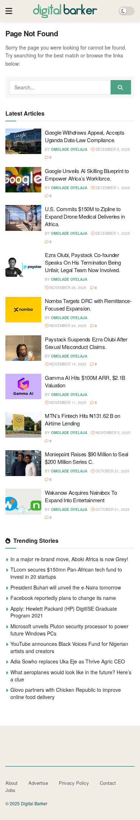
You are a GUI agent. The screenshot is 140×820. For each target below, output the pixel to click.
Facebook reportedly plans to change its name (63, 597)
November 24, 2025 (67, 325)
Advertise (38, 782)
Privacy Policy (74, 782)
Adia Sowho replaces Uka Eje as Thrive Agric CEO (67, 661)
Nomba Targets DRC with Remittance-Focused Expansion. (88, 304)
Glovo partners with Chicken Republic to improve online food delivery (65, 693)
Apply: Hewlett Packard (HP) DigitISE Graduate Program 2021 (63, 612)
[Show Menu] (8, 11)
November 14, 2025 (67, 364)
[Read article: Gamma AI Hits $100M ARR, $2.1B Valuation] (23, 387)
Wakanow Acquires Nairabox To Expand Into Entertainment (81, 496)
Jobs (10, 790)
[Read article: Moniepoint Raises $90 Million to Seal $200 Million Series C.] (23, 463)
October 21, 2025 (112, 471)
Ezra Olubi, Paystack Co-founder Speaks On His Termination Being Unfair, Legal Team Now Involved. (83, 262)
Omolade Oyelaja (69, 149)
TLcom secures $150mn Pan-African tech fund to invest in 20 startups (66, 573)
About (11, 782)
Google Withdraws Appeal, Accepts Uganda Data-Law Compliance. (84, 136)
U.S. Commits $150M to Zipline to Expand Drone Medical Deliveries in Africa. (85, 216)
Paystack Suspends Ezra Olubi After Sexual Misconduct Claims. (86, 342)
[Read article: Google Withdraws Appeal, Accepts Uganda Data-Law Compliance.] (23, 141)
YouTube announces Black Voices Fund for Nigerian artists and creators (69, 647)
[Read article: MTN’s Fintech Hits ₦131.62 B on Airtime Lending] (23, 425)
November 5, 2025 (112, 432)
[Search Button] (121, 87)
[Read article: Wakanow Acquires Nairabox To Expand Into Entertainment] (23, 501)
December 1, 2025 (112, 187)
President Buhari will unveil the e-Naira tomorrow (65, 587)
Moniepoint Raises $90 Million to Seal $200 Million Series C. (86, 457)
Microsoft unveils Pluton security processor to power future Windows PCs (69, 630)
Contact (108, 782)
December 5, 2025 (112, 149)
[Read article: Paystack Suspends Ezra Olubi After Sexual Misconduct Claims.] (23, 348)
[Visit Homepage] (65, 11)
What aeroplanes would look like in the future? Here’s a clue (70, 675)
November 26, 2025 (67, 287)
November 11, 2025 (67, 402)
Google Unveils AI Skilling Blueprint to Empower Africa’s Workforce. (87, 174)
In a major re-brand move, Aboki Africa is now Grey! (69, 559)
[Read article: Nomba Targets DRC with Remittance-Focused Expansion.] (23, 310)
